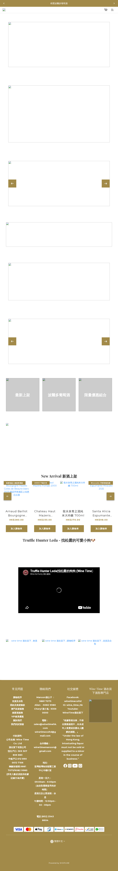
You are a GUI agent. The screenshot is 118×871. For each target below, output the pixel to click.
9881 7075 (45, 701)
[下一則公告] (114, 3)
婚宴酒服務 (17, 712)
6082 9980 (49, 705)
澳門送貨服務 (17, 708)
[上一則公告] (3, 3)
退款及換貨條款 (17, 705)
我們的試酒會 (17, 724)
